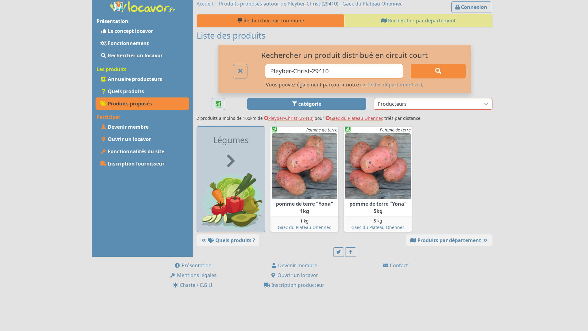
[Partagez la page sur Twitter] (338, 252)
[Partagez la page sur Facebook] (350, 252)
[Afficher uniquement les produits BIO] (218, 104)
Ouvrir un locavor (129, 139)
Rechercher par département (421, 20)
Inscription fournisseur (135, 163)
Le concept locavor (130, 31)
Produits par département (449, 240)
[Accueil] (142, 6)
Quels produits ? (234, 240)
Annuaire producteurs (134, 79)
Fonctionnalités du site (135, 151)
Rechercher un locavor (135, 55)
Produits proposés (129, 103)
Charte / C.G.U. (196, 285)
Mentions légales (196, 275)
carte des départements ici (391, 84)
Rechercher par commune (273, 20)
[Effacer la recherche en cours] (240, 71)
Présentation (196, 265)
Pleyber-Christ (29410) (290, 118)
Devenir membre (128, 127)
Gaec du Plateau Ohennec (356, 118)
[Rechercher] (438, 71)
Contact (398, 265)
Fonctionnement (128, 43)
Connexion (473, 7)
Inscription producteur (297, 285)
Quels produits (125, 91)
